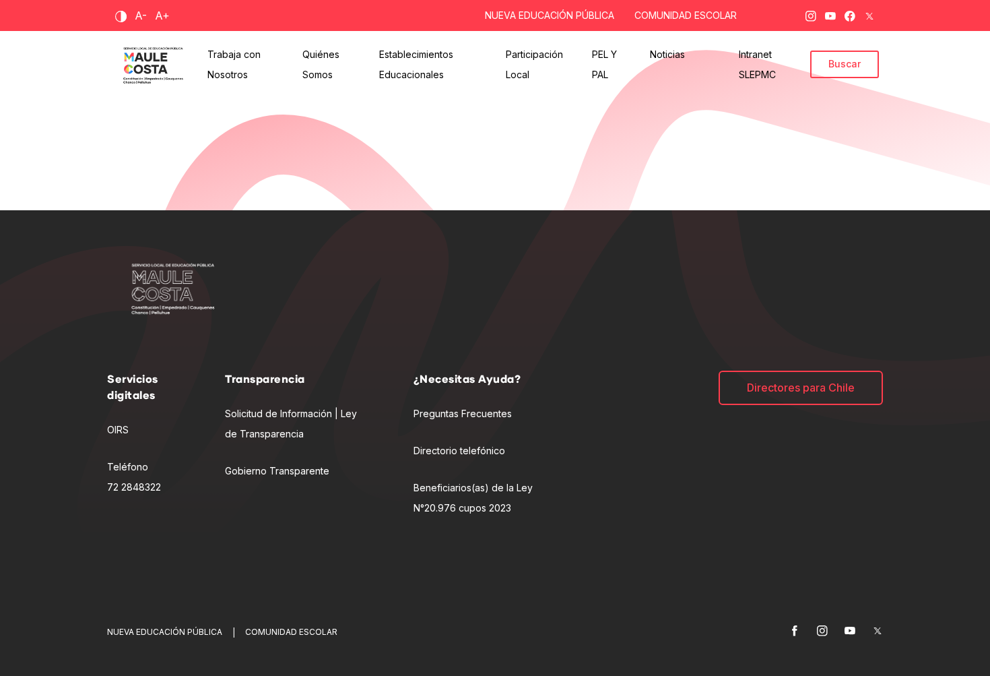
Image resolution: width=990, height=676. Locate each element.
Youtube (830, 13)
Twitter (869, 13)
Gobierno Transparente (277, 471)
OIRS (118, 429)
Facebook (850, 13)
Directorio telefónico (459, 450)
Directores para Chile (801, 387)
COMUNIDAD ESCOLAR (685, 15)
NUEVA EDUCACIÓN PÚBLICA (549, 15)
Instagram (810, 13)
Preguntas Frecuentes (463, 413)
